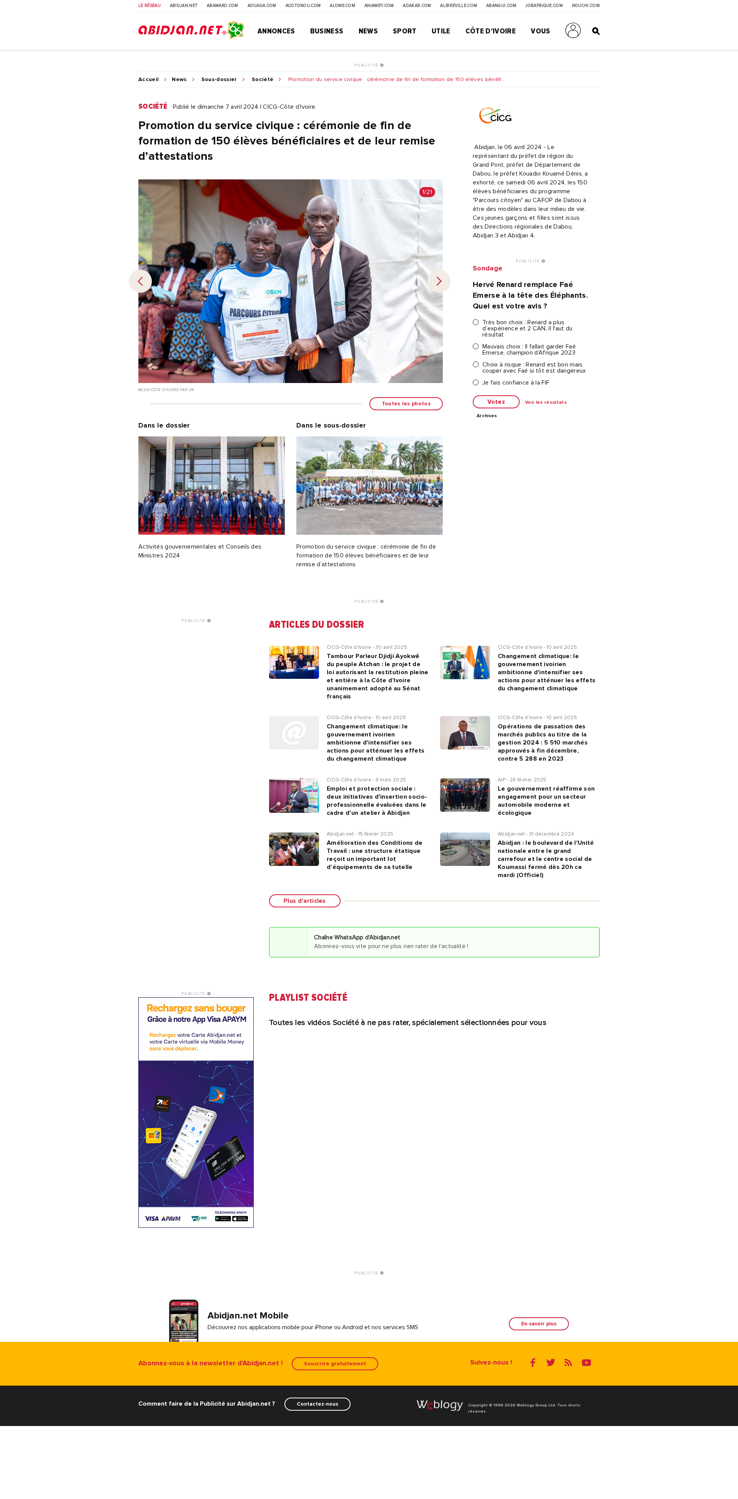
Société (262, 79)
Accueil (148, 79)
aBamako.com (222, 6)
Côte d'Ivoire (490, 31)
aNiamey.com (379, 6)
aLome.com (342, 6)
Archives (487, 416)
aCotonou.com (303, 6)
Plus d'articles (305, 901)
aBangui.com (501, 6)
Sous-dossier (219, 79)
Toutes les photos (406, 403)
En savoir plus (539, 1323)
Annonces (276, 31)
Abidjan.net (184, 6)
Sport (405, 31)
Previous (140, 281)
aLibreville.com (458, 6)
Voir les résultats (546, 402)
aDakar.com (417, 6)
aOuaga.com (262, 6)
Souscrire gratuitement (335, 1363)
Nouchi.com (586, 6)
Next (438, 281)
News (368, 31)
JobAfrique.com (543, 6)
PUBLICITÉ (367, 65)
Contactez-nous (317, 1404)
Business (327, 31)
